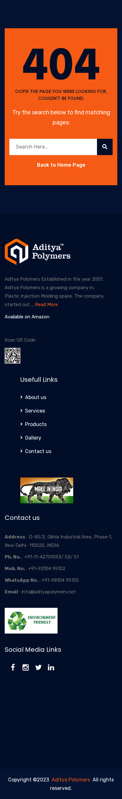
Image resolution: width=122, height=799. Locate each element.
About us (35, 397)
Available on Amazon (27, 317)
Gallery (33, 438)
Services (35, 411)
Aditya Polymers (70, 780)
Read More (46, 304)
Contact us (38, 451)
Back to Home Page (61, 165)
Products (36, 424)
